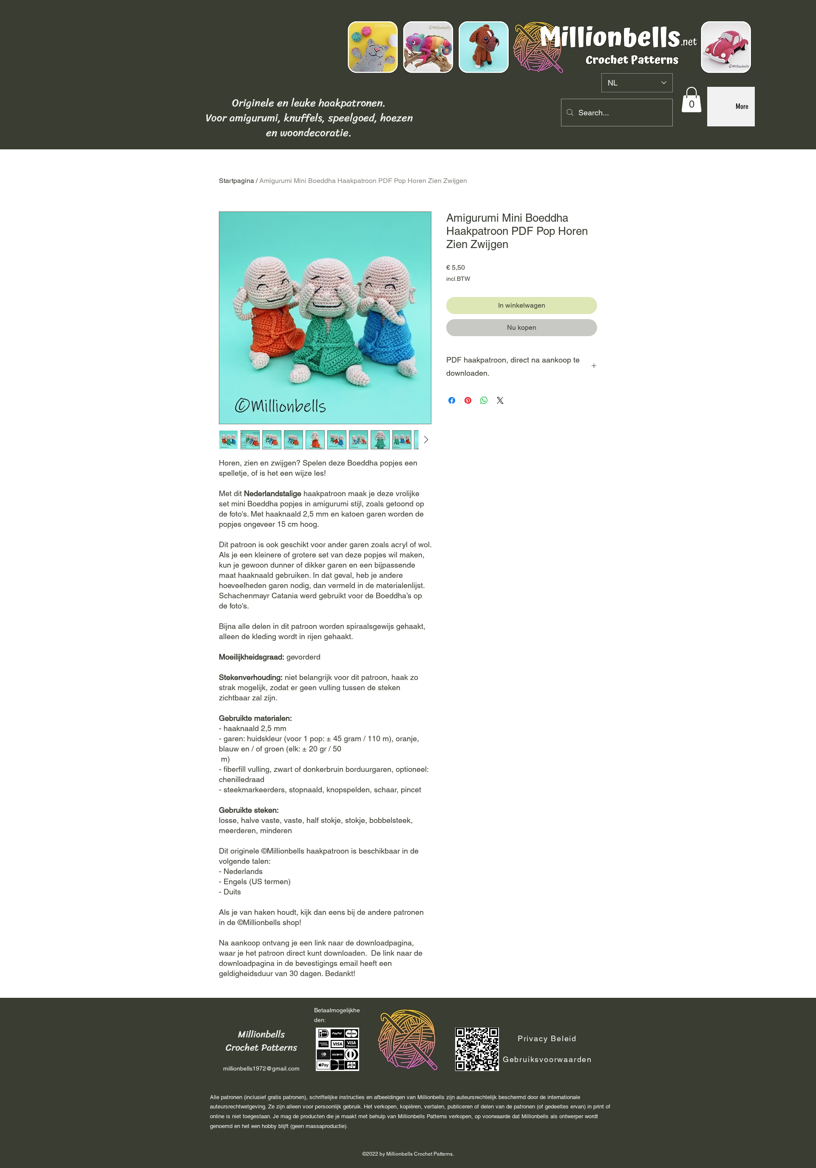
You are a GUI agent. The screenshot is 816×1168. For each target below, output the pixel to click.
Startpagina (236, 181)
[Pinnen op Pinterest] (468, 400)
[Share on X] (500, 400)
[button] (691, 99)
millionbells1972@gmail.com (261, 1068)
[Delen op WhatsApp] (484, 400)
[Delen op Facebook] (452, 400)
